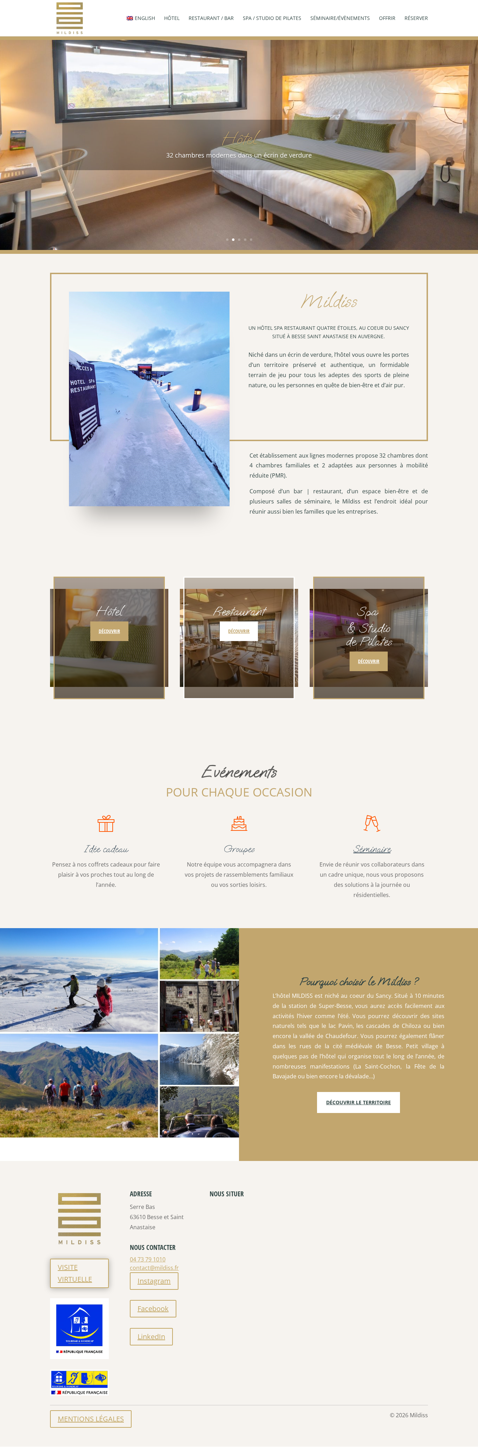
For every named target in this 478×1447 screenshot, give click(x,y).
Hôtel (172, 18)
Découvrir (109, 631)
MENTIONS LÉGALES (91, 1419)
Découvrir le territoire (358, 1102)
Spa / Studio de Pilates (272, 18)
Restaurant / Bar (211, 18)
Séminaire (372, 849)
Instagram (154, 1281)
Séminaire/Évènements (340, 18)
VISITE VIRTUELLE (75, 1273)
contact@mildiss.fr (154, 1268)
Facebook (153, 1308)
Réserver (416, 18)
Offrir (387, 18)
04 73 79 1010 (148, 1259)
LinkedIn (151, 1336)
